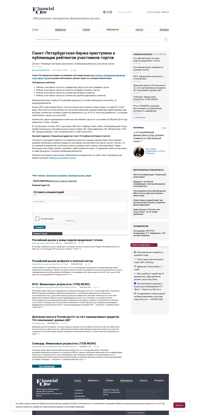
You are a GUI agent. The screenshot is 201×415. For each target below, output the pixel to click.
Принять (179, 405)
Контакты (78, 393)
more (79, 248)
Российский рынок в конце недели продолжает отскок (67, 240)
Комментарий (39, 201)
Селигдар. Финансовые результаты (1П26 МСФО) (64, 343)
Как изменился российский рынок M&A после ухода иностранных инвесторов (149, 193)
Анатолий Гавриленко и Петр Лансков (155, 151)
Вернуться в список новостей (63, 181)
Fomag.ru (43, 10)
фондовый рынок (76, 175)
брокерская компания (56, 175)
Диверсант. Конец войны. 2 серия (148, 268)
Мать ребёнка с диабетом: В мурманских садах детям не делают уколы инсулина (149, 276)
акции (88, 175)
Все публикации (47, 366)
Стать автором (154, 12)
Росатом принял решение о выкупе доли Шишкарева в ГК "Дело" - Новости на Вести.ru (148, 286)
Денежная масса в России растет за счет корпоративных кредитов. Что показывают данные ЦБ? (76, 318)
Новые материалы (142, 54)
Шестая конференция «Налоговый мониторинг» (149, 175)
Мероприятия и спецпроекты (148, 170)
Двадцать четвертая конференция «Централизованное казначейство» (149, 183)
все (164, 128)
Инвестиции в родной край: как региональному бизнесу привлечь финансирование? (149, 202)
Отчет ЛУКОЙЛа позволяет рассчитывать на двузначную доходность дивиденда (147, 108)
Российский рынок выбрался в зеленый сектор (62, 261)
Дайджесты (60, 29)
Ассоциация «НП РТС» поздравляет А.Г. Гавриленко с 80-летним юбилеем (149, 233)
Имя (35, 195)
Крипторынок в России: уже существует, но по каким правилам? (146, 211)
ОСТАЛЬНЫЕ (140, 117)
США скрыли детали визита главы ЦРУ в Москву (148, 260)
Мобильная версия (136, 413)
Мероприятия (113, 29)
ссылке (158, 403)
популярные (160, 54)
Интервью (164, 29)
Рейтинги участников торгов (62, 158)
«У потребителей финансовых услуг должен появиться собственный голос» (148, 137)
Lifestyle (86, 29)
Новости (139, 29)
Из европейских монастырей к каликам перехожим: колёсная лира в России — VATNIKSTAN (149, 296)
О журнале (78, 390)
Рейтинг (41, 175)
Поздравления (140, 226)
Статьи (35, 29)
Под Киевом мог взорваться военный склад (148, 253)
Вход (166, 12)
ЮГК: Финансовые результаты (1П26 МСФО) (61, 284)
